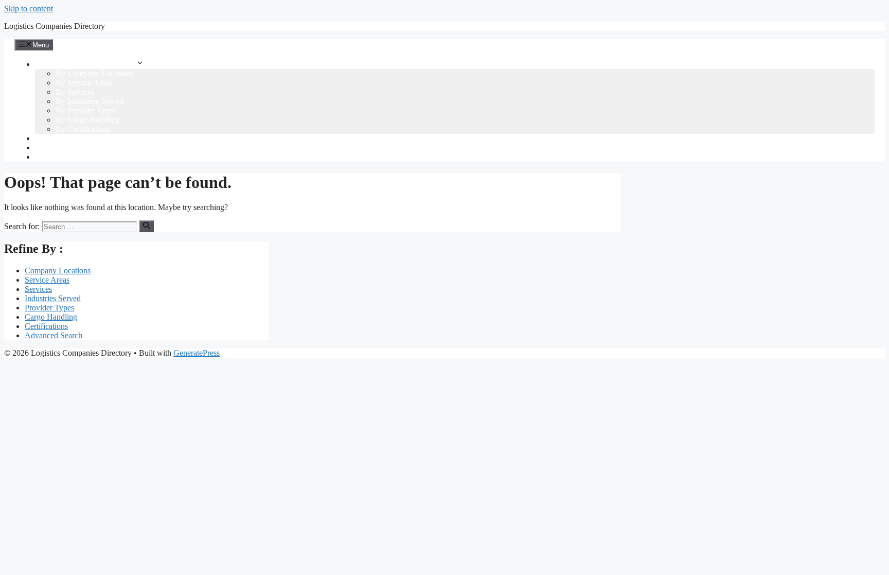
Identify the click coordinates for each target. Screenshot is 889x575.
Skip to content (28, 8)
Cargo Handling (51, 316)
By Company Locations (94, 73)
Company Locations (58, 270)
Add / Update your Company (82, 147)
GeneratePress (196, 353)
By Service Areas (84, 82)
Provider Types (49, 307)
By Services (75, 92)
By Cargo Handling (88, 119)
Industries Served (53, 298)
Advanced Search (64, 138)
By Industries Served (89, 101)
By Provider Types (86, 110)
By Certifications (83, 129)
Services (38, 289)
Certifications (46, 326)
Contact (47, 156)
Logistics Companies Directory (54, 26)
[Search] (146, 226)
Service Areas (47, 279)
